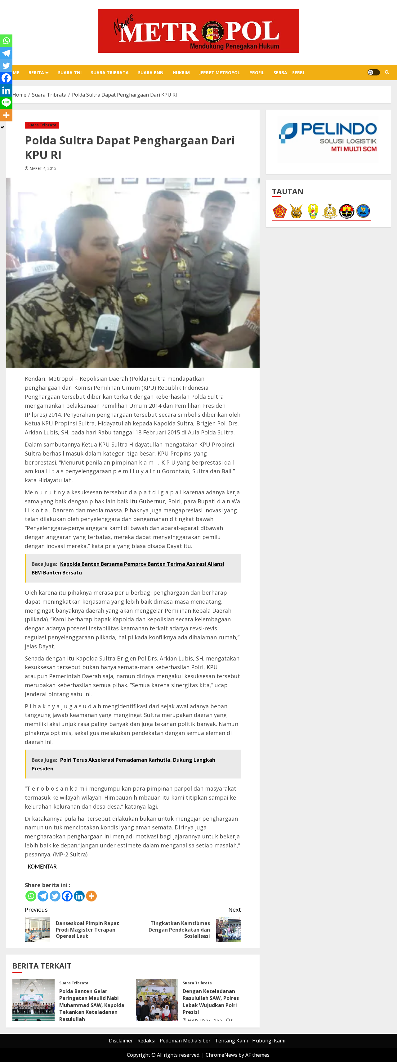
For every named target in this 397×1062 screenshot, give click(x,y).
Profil (256, 72)
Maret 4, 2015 (43, 168)
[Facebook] (67, 896)
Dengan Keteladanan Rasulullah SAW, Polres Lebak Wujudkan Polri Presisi (211, 1001)
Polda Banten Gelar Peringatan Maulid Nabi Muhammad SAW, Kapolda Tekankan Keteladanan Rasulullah (91, 1005)
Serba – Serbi (289, 72)
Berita (36, 72)
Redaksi (146, 1040)
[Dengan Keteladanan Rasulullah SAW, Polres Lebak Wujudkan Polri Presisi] (157, 1000)
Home (12, 72)
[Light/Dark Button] (374, 72)
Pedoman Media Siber (185, 1040)
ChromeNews (221, 1054)
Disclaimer (121, 1040)
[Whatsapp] (30, 896)
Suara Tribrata (110, 72)
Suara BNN (150, 72)
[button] (387, 72)
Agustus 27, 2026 (205, 1020)
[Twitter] (55, 896)
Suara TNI (70, 72)
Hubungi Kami (268, 1040)
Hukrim (181, 72)
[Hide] (2, 127)
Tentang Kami (231, 1040)
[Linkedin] (79, 896)
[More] (91, 896)
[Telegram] (43, 896)
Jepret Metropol (219, 72)
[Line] (6, 103)
